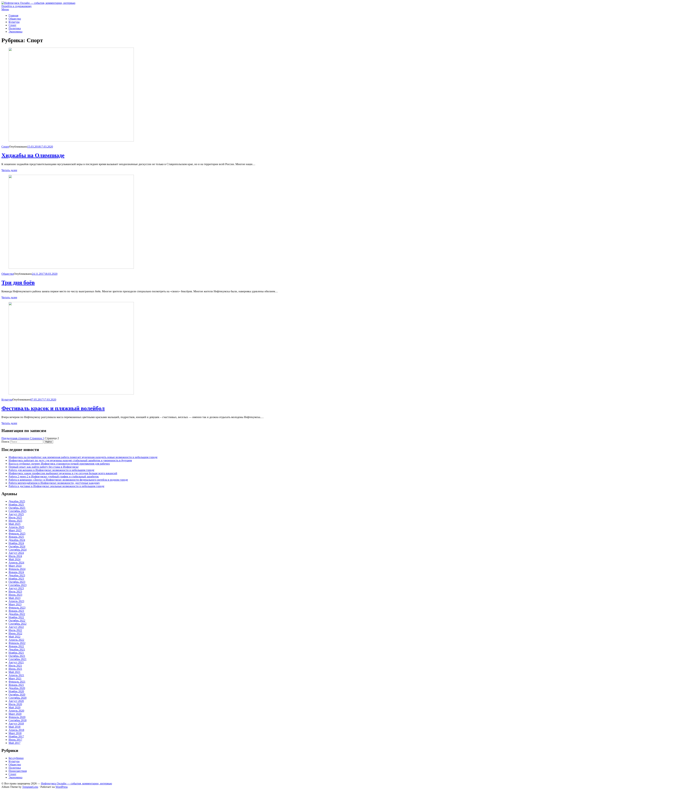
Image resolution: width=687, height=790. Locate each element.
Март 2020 (15, 713)
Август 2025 (16, 514)
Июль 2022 (15, 630)
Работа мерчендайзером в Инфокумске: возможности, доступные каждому (54, 482)
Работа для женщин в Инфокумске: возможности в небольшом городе (51, 470)
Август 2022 (16, 626)
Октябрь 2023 (17, 581)
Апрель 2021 (16, 675)
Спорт (12, 25)
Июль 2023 (15, 591)
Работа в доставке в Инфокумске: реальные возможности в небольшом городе (56, 486)
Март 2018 (15, 733)
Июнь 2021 (15, 668)
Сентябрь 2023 (17, 585)
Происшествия (18, 770)
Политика (15, 28)
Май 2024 (14, 559)
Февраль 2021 (17, 681)
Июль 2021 (15, 665)
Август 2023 (16, 588)
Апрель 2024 (16, 562)
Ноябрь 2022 (16, 617)
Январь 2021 (16, 684)
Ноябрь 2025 (16, 504)
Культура (14, 21)
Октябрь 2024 (17, 546)
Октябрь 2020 (17, 694)
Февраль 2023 (17, 607)
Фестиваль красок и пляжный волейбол (53, 408)
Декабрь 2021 (17, 649)
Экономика (15, 31)
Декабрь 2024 (17, 540)
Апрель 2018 (16, 730)
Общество (15, 18)
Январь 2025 (16, 536)
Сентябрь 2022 (17, 623)
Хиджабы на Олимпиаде (32, 155)
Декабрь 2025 (17, 501)
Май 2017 (14, 742)
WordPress (61, 786)
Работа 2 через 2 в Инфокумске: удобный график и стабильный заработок (54, 476)
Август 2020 (16, 701)
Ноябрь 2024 (16, 543)
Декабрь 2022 (17, 614)
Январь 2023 (16, 610)
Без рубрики (16, 758)
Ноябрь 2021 (16, 652)
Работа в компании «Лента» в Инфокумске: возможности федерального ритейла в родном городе (68, 479)
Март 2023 (15, 604)
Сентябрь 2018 (17, 720)
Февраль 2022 (17, 643)
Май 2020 (14, 707)
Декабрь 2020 (17, 688)
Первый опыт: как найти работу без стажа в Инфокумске (44, 466)
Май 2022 (14, 636)
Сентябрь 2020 (17, 697)
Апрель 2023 (16, 601)
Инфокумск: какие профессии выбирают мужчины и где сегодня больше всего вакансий (63, 473)
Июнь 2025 (15, 520)
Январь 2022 (16, 646)
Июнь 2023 (15, 594)
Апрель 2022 (16, 639)
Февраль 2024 (17, 568)
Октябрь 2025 (17, 507)
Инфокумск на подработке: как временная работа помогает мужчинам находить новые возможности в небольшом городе (83, 457)
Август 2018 (16, 723)
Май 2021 (14, 672)
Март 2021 (15, 678)
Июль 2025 (15, 517)
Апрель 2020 (16, 710)
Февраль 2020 (17, 717)
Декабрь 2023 (17, 575)
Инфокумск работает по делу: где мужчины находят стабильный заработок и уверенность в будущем (70, 460)
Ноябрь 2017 (16, 736)
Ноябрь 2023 (16, 578)
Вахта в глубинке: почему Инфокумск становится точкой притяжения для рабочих (59, 463)
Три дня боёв (18, 282)
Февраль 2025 (17, 533)
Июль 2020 (15, 704)
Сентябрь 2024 (17, 549)
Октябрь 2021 (17, 655)
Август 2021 (16, 662)
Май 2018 (14, 726)
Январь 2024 (16, 572)
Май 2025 (14, 523)
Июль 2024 (15, 556)
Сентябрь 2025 (17, 511)
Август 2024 (16, 552)
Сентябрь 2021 (17, 659)
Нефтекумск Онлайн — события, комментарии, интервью (76, 783)
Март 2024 (15, 565)
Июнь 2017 (15, 739)
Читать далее (9, 170)
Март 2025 (15, 530)
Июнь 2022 (15, 633)
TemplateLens (30, 786)
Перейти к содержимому (16, 6)
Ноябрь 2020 (16, 691)
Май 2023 (14, 597)
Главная (13, 15)
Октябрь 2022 (17, 620)
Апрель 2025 (16, 527)
